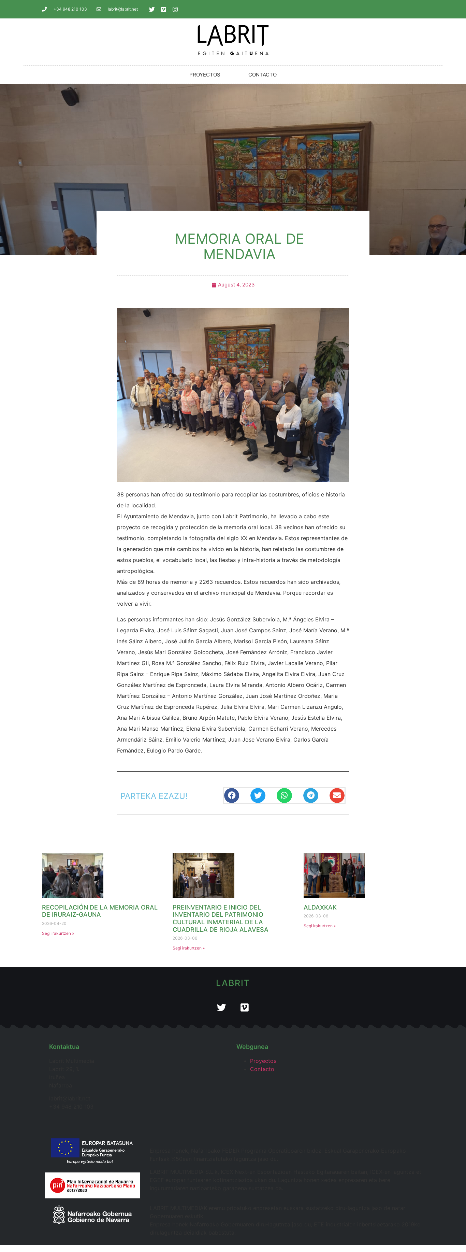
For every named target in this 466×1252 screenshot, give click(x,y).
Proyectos (204, 74)
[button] (231, 795)
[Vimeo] (164, 9)
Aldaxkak (320, 907)
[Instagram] (175, 9)
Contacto (262, 74)
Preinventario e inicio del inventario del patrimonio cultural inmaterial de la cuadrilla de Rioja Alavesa (220, 918)
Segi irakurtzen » (58, 933)
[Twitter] (152, 9)
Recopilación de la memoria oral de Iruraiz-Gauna (100, 911)
